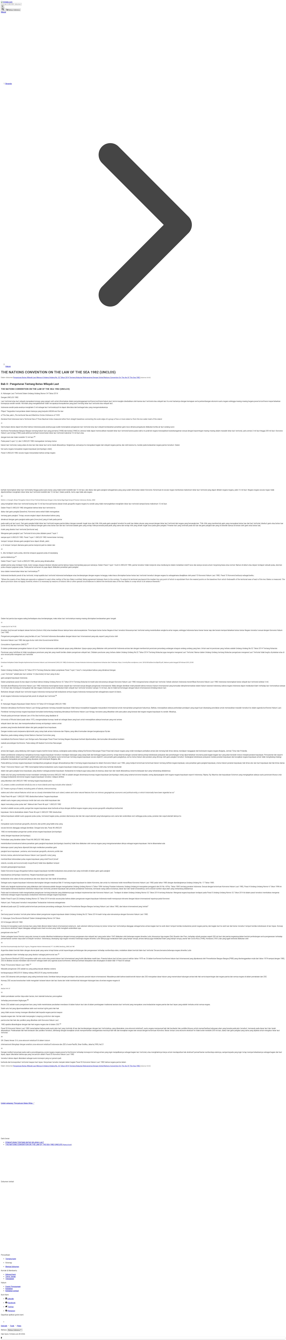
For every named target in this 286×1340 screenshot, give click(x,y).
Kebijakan (9, 1289)
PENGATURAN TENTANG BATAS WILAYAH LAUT (24, 1142)
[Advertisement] (10, 46)
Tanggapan (9, 1279)
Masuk (3, 12)
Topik (12, 1326)
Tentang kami (10, 1259)
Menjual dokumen (12, 1267)
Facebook (11, 1303)
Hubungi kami (10, 1274)
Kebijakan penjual (12, 1291)
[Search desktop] (2, 6)
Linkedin (10, 1299)
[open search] (3, 9)
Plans (19, 1326)
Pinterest (11, 1311)
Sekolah (4, 1326)
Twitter (11, 1307)
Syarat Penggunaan (13, 1286)
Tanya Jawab (10, 1277)
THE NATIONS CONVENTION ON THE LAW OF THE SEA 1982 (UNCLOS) (38, 1144)
